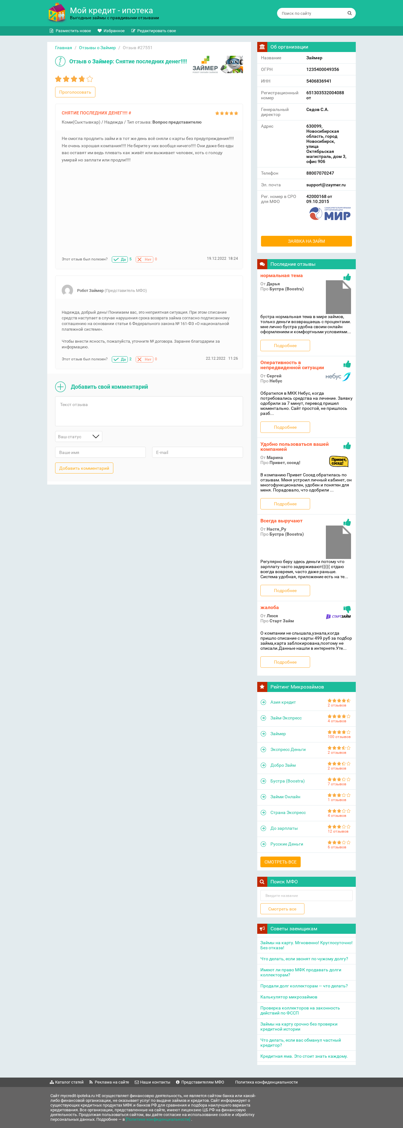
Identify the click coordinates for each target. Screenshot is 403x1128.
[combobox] (78, 436)
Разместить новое (73, 30)
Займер (102, 61)
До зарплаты (284, 828)
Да (123, 259)
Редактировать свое (156, 30)
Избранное (114, 30)
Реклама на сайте (112, 1082)
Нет (148, 259)
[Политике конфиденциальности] (158, 1119)
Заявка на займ (306, 241)
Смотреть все (280, 861)
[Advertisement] (150, 212)
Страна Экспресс (288, 812)
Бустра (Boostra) (287, 780)
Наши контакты (155, 1082)
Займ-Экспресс (286, 717)
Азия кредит (283, 702)
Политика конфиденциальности (266, 1082)
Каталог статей (69, 1082)
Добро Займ (283, 765)
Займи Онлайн (285, 796)
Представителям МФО (202, 1082)
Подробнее (285, 345)
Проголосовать (75, 92)
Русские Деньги (286, 843)
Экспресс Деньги (288, 749)
